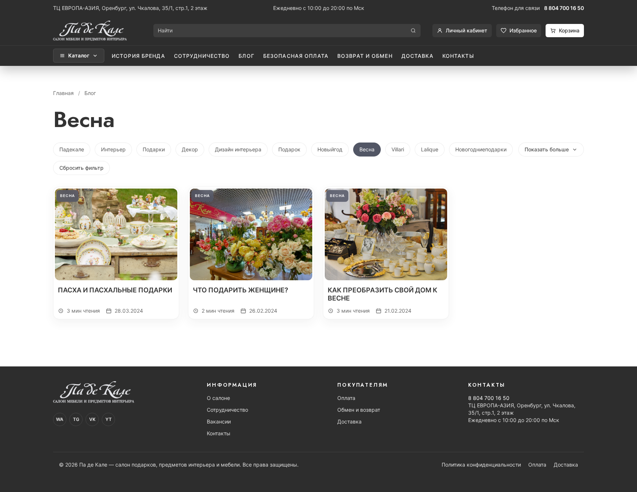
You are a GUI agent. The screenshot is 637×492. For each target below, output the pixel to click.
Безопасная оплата (295, 56)
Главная (63, 93)
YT (108, 419)
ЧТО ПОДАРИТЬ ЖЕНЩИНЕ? (240, 290)
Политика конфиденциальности (481, 464)
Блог (246, 56)
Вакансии (219, 421)
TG (76, 419)
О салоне (218, 398)
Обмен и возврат (358, 410)
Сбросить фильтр (81, 168)
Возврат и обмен (365, 56)
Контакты (458, 56)
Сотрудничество (202, 56)
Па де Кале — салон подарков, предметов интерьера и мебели (159, 464)
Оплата (346, 398)
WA (59, 419)
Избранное (523, 30)
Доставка (417, 56)
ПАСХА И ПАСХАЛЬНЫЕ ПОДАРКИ (115, 290)
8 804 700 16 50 (564, 8)
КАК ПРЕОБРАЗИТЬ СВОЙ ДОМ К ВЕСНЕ (382, 294)
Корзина (569, 30)
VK (92, 419)
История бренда (138, 56)
